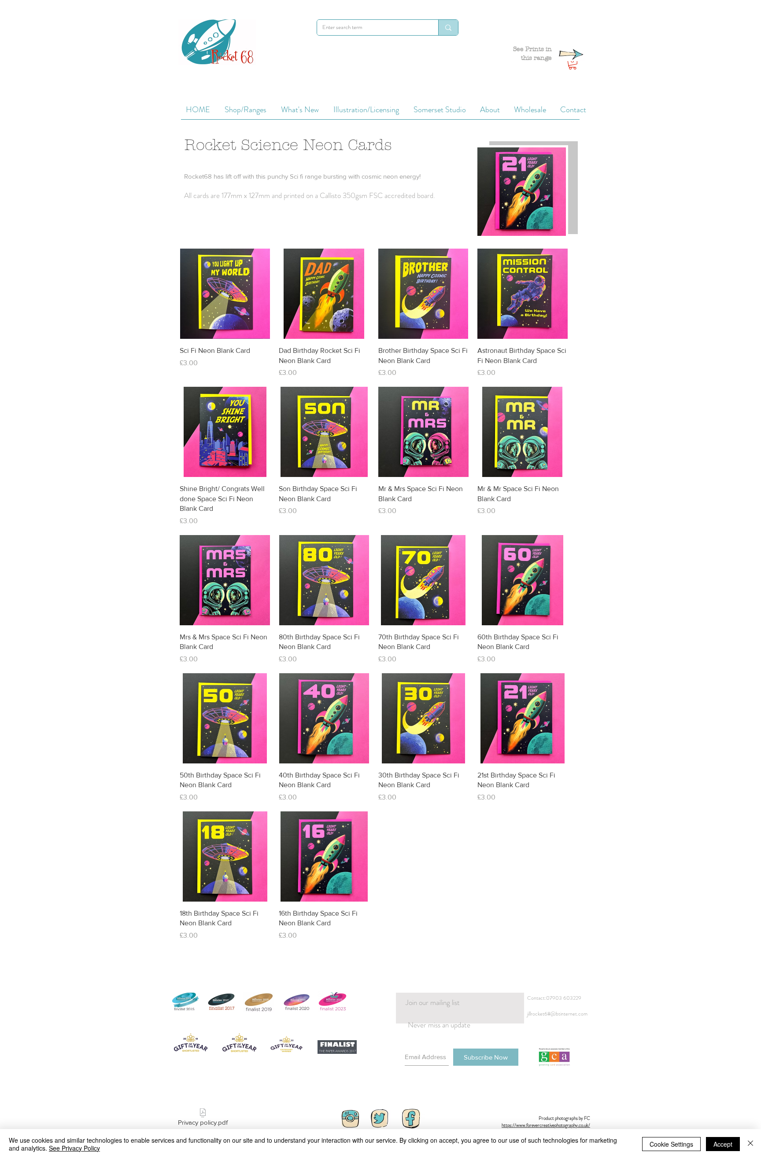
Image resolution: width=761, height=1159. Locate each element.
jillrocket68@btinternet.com (557, 1014)
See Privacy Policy (74, 1148)
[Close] (750, 1144)
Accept (722, 1144)
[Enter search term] (448, 27)
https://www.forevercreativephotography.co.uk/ (546, 1125)
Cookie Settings (671, 1144)
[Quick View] (225, 294)
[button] (572, 64)
